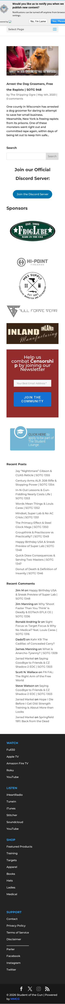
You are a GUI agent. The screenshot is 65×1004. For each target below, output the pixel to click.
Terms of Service (17, 932)
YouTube (12, 777)
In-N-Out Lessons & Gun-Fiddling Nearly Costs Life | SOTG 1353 (34, 494)
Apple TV (12, 756)
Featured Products (19, 846)
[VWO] (12, 21)
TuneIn (11, 801)
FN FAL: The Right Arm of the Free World (34, 676)
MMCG (15, 999)
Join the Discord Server (32, 194)
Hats (9, 880)
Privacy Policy (15, 925)
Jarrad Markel (25, 658)
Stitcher (11, 815)
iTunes (11, 808)
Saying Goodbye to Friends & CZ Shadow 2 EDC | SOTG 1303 (34, 662)
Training (12, 853)
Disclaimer (13, 939)
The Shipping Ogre (23, 94)
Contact (12, 919)
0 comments (14, 98)
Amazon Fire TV (17, 763)
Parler (10, 949)
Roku (10, 770)
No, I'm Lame (38, 21)
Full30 (10, 749)
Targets (11, 860)
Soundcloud (14, 822)
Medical (11, 894)
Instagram (13, 963)
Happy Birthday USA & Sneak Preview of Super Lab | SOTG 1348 (35, 546)
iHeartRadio (14, 794)
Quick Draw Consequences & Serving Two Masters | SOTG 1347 (35, 559)
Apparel (11, 867)
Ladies (10, 887)
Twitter (11, 969)
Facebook (13, 956)
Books (10, 874)
